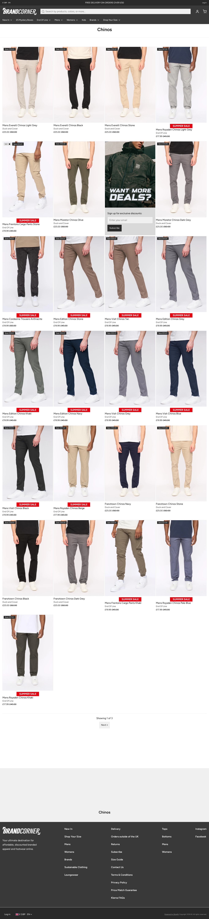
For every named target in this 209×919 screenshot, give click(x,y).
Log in (204, 3)
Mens (57, 20)
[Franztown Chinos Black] (27, 558)
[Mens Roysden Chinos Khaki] (27, 653)
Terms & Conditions (121, 874)
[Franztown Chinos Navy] (130, 463)
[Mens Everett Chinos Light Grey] (27, 85)
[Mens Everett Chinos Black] (79, 85)
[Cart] (203, 11)
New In (5, 20)
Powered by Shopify (171, 914)
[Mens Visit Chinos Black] (27, 463)
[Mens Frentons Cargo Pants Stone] (27, 179)
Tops (164, 828)
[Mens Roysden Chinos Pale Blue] (181, 558)
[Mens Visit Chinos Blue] (181, 369)
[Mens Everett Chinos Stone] (130, 85)
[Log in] (196, 11)
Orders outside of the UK (124, 836)
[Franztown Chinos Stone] (181, 463)
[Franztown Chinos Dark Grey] (79, 558)
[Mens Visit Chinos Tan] (130, 274)
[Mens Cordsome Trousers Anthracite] (27, 274)
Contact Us (117, 867)
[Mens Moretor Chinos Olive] (79, 179)
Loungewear (71, 874)
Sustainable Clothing (75, 867)
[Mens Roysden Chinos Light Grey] (181, 85)
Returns (115, 844)
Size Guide (117, 859)
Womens (71, 20)
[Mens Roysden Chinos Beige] (79, 463)
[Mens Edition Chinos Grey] (181, 274)
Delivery (115, 828)
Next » (104, 725)
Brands (93, 20)
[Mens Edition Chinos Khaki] (27, 369)
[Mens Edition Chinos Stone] (79, 274)
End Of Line (42, 20)
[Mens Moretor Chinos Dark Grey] (181, 179)
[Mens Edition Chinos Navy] (79, 369)
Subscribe (114, 228)
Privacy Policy (119, 882)
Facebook (200, 836)
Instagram (201, 828)
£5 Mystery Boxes (24, 20)
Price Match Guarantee (124, 890)
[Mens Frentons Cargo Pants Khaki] (130, 558)
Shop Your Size (110, 20)
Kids (84, 20)
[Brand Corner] (19, 11)
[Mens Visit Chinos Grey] (130, 369)
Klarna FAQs (118, 897)
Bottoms (166, 836)
